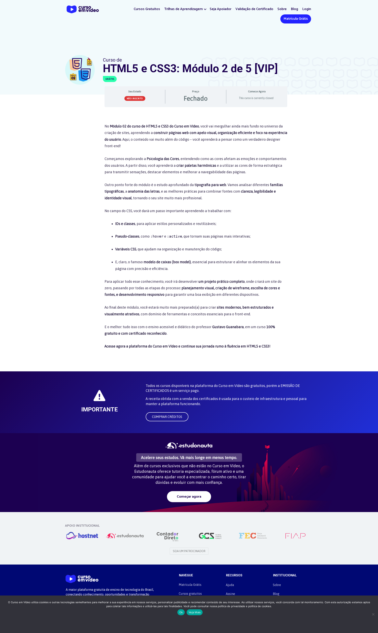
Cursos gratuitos (190, 593)
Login (306, 9)
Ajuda (230, 585)
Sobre (282, 9)
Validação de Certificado (254, 9)
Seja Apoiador (220, 9)
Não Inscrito (135, 98)
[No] (373, 614)
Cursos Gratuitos (147, 9)
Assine (230, 594)
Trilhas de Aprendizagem (183, 9)
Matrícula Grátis (296, 19)
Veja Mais (195, 612)
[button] (205, 9)
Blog (294, 9)
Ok (181, 612)
